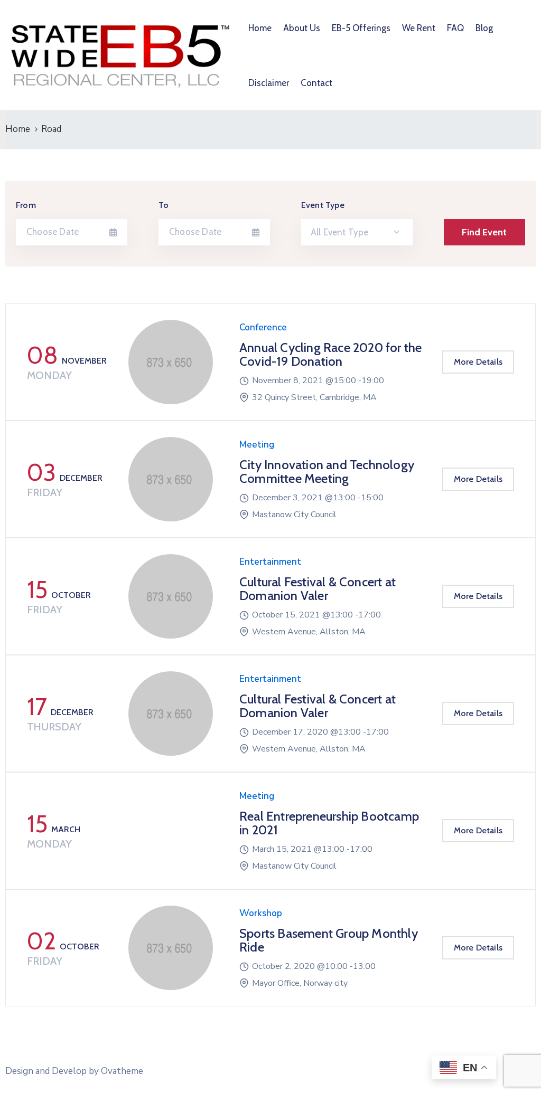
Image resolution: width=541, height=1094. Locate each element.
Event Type (322, 205)
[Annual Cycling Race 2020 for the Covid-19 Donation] (170, 362)
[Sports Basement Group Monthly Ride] (170, 948)
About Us (301, 28)
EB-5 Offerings (361, 28)
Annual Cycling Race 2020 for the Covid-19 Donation (330, 354)
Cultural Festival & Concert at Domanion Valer (317, 588)
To (163, 205)
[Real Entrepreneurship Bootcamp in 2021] (170, 830)
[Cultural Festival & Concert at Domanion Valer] (170, 596)
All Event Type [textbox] (340, 232)
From (26, 205)
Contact (316, 83)
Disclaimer (268, 83)
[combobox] (357, 232)
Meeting (256, 445)
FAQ (455, 28)
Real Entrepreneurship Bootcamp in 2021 (329, 823)
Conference (263, 327)
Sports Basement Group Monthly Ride (328, 940)
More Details (478, 362)
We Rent (418, 28)
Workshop (260, 913)
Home (260, 28)
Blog (484, 28)
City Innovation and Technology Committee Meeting (326, 471)
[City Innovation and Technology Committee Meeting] (170, 479)
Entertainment (270, 562)
